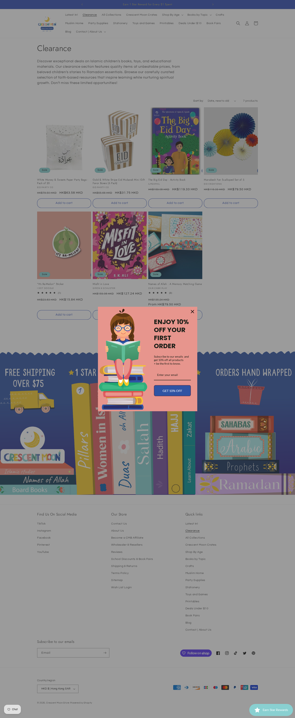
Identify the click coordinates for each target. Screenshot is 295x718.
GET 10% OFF (172, 391)
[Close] (192, 311)
